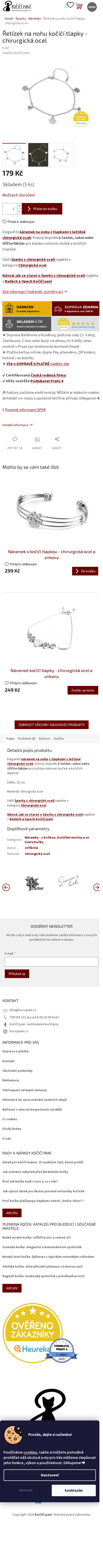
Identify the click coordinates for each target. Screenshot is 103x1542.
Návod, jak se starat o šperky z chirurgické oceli (43, 275)
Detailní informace (15, 425)
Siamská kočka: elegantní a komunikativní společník (41, 1247)
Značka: (15, 53)
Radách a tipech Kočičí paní (28, 281)
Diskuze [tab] (44, 738)
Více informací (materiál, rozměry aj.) (32, 291)
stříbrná (31, 848)
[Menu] (91, 6)
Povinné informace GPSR (25, 409)
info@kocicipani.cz (23, 1010)
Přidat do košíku (45, 209)
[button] (97, 887)
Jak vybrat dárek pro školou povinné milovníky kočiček (43, 1191)
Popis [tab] (10, 738)
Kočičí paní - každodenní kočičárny (34, 1024)
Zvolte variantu (82, 690)
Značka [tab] (58, 738)
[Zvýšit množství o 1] (19, 206)
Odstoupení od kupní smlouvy (24, 1090)
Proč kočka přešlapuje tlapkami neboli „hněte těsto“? (43, 1201)
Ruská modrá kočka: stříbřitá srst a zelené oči (36, 1237)
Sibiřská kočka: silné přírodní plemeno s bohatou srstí (42, 1266)
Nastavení (50, 1475)
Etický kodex (11, 1129)
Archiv (12, 1213)
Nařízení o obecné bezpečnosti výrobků (32, 1109)
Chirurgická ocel (32, 265)
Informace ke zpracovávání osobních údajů (34, 1100)
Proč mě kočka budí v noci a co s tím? (30, 1181)
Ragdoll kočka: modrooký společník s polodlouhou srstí (43, 1276)
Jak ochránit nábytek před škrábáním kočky (35, 1172)
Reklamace (10, 1080)
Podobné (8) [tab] (26, 738)
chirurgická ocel (37, 854)
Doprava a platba (15, 1051)
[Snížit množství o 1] (19, 211)
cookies (30, 1452)
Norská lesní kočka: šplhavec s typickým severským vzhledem (48, 1257)
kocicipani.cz (19, 1031)
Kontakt (8, 1061)
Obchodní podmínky (17, 1071)
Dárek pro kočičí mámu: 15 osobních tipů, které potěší (42, 1162)
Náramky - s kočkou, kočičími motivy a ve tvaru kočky (57, 840)
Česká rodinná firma (48, 375)
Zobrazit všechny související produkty (51, 725)
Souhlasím (73, 1490)
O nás (6, 1138)
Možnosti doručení (18, 195)
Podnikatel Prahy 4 (46, 381)
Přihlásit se (17, 974)
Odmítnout (25, 1490)
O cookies (9, 1119)
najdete (37, 363)
